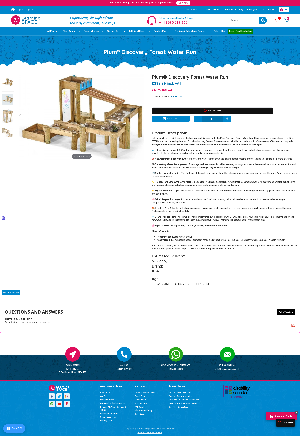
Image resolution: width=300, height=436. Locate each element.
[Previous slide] (20, 115)
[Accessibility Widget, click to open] (3, 218)
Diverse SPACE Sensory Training (183, 403)
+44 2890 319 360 (124, 369)
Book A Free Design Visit (180, 392)
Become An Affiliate (109, 413)
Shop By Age (69, 31)
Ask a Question (286, 311)
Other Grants (140, 399)
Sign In (21, 9)
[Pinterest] (67, 404)
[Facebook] (52, 396)
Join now (183, 3)
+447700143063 (176, 369)
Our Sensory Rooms (212, 9)
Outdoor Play (160, 31)
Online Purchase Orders (145, 392)
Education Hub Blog (234, 9)
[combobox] (243, 20)
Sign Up (29, 9)
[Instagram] (67, 396)
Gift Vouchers (268, 9)
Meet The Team (107, 399)
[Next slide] (143, 115)
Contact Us (105, 392)
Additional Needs (137, 31)
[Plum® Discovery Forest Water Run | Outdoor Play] (25, 20)
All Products (53, 31)
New (223, 31)
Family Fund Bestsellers (240, 31)
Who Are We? (192, 9)
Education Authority (143, 410)
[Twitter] (59, 396)
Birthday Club (106, 420)
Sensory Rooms (91, 31)
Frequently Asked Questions (112, 403)
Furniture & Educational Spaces (190, 31)
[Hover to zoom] (81, 116)
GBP (285, 9)
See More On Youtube (178, 407)
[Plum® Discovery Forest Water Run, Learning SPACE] (8, 82)
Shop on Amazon (108, 417)
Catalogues (252, 9)
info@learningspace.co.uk (227, 369)
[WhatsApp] (52, 404)
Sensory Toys (114, 31)
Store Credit (140, 414)
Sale (216, 31)
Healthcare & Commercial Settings (184, 399)
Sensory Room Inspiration (180, 396)
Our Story (104, 396)
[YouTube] (59, 404)
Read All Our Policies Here (150, 432)
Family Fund (140, 396)
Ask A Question (11, 292)
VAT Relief (139, 407)
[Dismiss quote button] (296, 412)
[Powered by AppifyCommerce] (293, 325)
